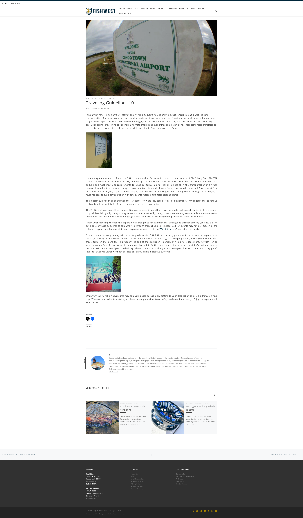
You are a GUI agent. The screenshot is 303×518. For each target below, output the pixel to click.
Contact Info (180, 474)
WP (96, 514)
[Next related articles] (214, 394)
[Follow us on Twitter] (201, 511)
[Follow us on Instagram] (212, 511)
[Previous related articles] (208, 394)
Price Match (180, 481)
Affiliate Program (137, 486)
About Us (134, 474)
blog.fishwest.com (100, 510)
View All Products (137, 489)
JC (89, 108)
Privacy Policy (136, 484)
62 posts (113, 371)
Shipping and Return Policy (186, 476)
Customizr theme (119, 514)
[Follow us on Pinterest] (205, 511)
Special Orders (181, 484)
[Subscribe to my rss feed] (193, 511)
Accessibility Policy (137, 481)
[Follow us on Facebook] (197, 511)
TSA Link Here (166, 229)
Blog (132, 476)
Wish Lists (179, 479)
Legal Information (137, 479)
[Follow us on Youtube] (216, 511)
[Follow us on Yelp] (208, 511)
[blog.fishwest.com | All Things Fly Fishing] (100, 11)
